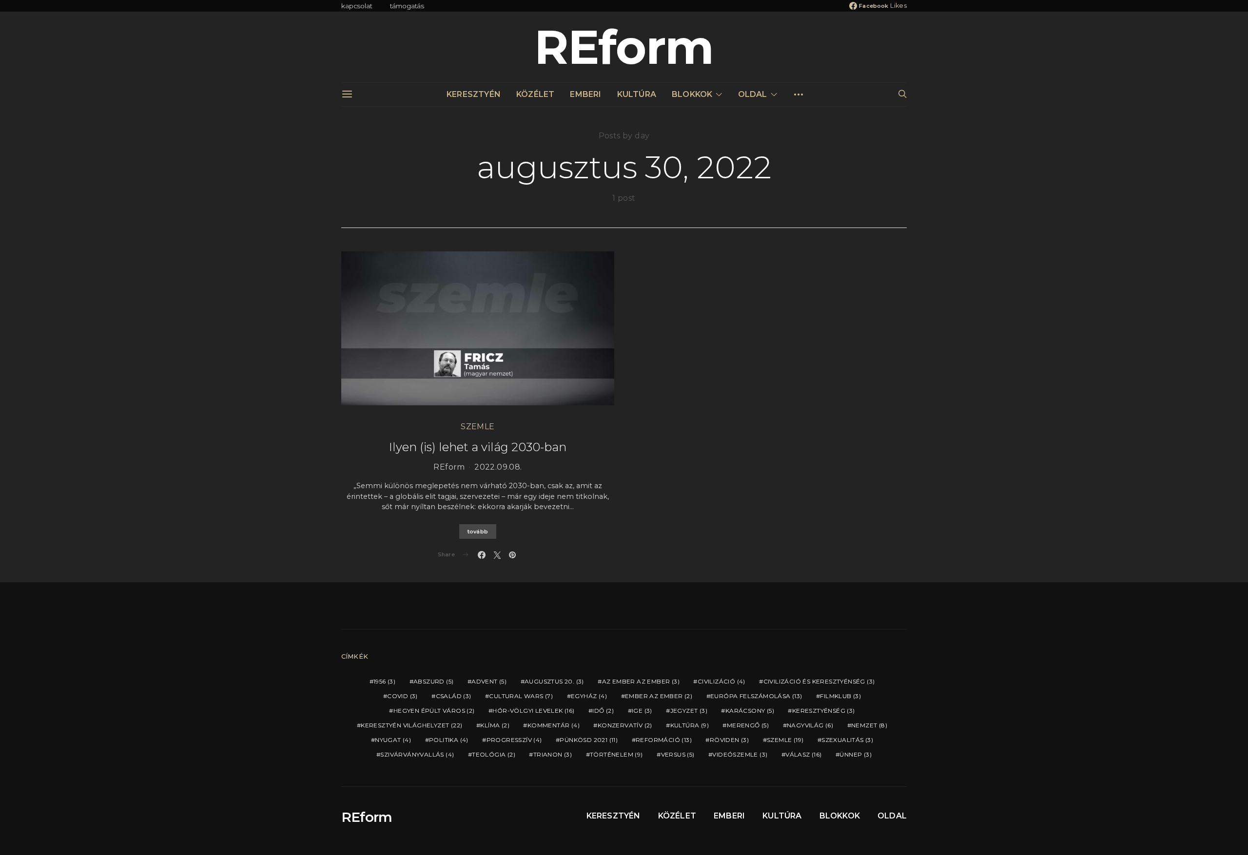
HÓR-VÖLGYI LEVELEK (533, 710)
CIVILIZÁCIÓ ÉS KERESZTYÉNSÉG (819, 681)
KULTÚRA (636, 94)
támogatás (407, 6)
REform (624, 47)
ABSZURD (433, 681)
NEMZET (869, 725)
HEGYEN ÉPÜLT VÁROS (434, 710)
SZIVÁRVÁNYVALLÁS (417, 754)
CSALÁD (453, 696)
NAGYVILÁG (810, 725)
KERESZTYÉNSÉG (823, 710)
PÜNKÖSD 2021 (589, 739)
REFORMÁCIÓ (664, 739)
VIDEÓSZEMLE (739, 754)
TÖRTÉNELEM (616, 754)
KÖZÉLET (535, 94)
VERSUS (678, 754)
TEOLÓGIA (493, 754)
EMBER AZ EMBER (658, 696)
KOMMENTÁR (553, 725)
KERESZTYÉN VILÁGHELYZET (411, 725)
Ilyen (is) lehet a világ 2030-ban (477, 447)
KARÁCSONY (749, 710)
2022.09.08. (498, 467)
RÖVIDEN (729, 739)
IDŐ (603, 710)
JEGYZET (688, 710)
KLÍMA (494, 725)
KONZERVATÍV (625, 725)
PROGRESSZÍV (514, 739)
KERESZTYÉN (474, 94)
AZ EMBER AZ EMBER (641, 681)
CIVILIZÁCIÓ (721, 681)
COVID (402, 696)
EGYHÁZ (589, 696)
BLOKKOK (692, 94)
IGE (642, 710)
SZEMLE (477, 426)
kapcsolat (356, 6)
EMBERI (585, 94)
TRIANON (552, 754)
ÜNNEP (855, 754)
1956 (384, 681)
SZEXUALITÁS (847, 739)
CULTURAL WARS (521, 696)
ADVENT (489, 681)
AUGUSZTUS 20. (554, 681)
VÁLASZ (803, 754)
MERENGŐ (748, 725)
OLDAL (752, 94)
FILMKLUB (840, 696)
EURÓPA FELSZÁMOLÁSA (756, 696)
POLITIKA (448, 739)
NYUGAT (393, 739)
